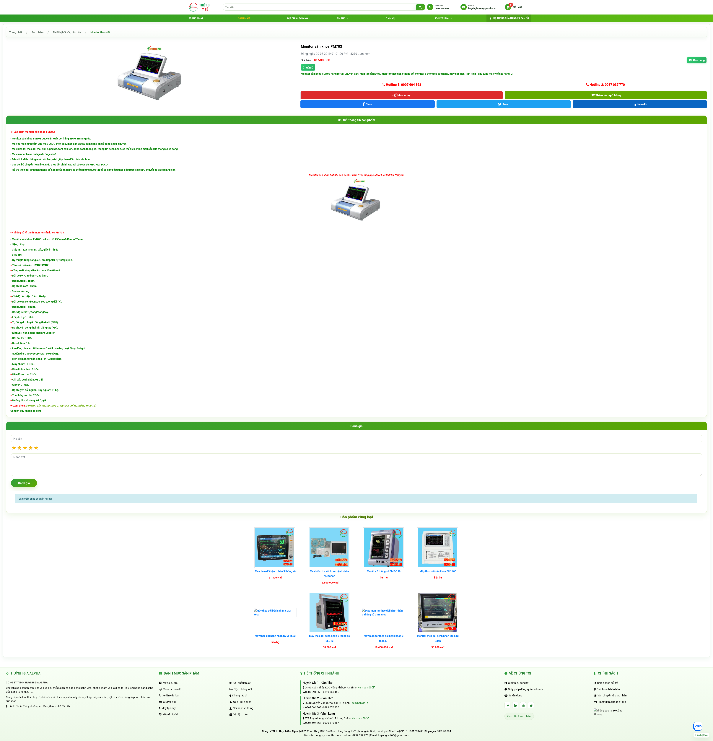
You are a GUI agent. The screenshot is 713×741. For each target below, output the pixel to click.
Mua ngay (404, 95)
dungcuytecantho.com (328, 735)
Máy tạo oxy (169, 708)
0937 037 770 (360, 735)
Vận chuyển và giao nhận (612, 695)
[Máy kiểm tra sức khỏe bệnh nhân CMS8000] (329, 547)
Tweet (506, 104)
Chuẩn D (308, 67)
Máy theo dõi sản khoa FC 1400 (438, 571)
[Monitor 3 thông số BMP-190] (384, 547)
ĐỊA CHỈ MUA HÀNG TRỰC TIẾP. (81, 405)
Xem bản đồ (365, 687)
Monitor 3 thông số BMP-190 (384, 571)
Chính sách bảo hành (609, 689)
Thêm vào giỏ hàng (608, 95)
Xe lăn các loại (170, 695)
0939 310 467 (331, 722)
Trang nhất (196, 18)
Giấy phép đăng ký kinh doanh (525, 689)
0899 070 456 (331, 707)
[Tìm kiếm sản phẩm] (420, 7)
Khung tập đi (239, 695)
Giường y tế (169, 701)
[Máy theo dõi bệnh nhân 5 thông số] (275, 547)
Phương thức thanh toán (612, 701)
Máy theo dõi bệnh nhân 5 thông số (275, 571)
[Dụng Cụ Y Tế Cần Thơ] (199, 7)
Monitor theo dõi (100, 32)
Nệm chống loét (243, 689)
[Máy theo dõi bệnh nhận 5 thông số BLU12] (329, 612)
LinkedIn (642, 104)
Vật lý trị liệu (240, 714)
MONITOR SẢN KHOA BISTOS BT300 (45, 405)
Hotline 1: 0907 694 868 (403, 84)
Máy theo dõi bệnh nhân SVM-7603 (275, 636)
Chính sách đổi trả (607, 683)
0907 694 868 (313, 692)
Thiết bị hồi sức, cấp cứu (67, 32)
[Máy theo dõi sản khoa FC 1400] (438, 547)
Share (369, 104)
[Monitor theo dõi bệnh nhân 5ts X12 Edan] (438, 612)
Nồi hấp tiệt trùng (243, 708)
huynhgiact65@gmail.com (393, 735)
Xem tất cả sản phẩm (519, 716)
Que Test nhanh (242, 701)
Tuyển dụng (515, 695)
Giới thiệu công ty (518, 683)
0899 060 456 (331, 692)
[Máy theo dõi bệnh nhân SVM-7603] (275, 612)
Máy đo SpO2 (170, 714)
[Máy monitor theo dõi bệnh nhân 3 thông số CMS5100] (383, 612)
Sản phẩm (37, 32)
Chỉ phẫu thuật (242, 683)
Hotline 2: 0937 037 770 (607, 84)
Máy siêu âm (170, 683)
